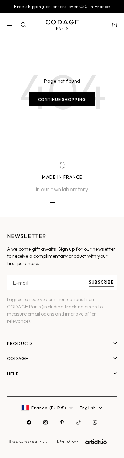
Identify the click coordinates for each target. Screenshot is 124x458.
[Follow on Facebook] (29, 422)
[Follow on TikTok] (78, 422)
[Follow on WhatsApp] (95, 422)
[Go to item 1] (52, 202)
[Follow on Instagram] (45, 422)
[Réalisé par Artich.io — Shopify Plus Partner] (96, 442)
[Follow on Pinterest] (62, 422)
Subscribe (101, 281)
